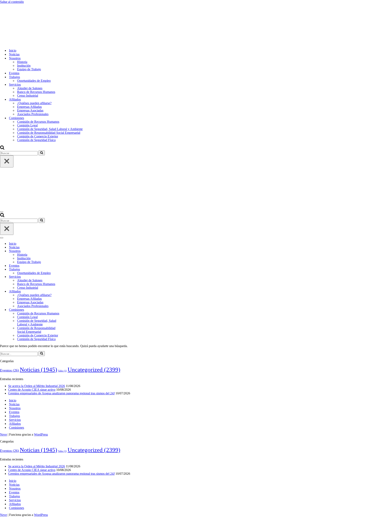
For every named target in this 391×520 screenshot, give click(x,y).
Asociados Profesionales (32, 114)
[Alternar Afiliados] (71, 291)
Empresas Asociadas (30, 110)
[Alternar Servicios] (71, 277)
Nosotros (15, 408)
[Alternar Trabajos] (71, 269)
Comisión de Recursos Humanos (38, 121)
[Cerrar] (6, 161)
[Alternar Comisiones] (71, 310)
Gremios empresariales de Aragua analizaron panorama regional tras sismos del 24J (61, 393)
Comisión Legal (27, 125)
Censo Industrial (27, 95)
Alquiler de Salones (29, 88)
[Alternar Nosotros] (71, 251)
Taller (62, 371)
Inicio (12, 50)
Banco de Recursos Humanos (36, 92)
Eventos (14, 73)
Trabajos (14, 416)
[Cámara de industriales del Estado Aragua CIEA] (20, 43)
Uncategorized (94, 369)
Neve (3, 434)
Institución (24, 65)
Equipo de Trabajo (29, 69)
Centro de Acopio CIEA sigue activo (31, 389)
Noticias (14, 54)
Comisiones (16, 427)
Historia (22, 62)
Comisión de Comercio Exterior (37, 136)
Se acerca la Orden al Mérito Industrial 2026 (36, 386)
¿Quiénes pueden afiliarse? (34, 103)
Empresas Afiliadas (29, 106)
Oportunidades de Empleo (34, 80)
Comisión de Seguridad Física (36, 140)
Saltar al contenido (12, 1)
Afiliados (15, 423)
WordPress (41, 434)
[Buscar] (2, 148)
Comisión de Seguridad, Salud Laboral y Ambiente (50, 129)
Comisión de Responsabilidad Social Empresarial (48, 132)
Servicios (15, 420)
